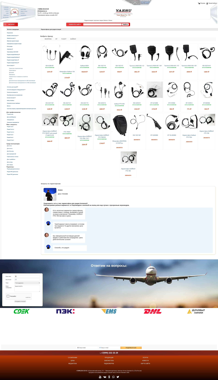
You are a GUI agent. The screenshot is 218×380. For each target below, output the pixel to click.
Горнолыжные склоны (12, 156)
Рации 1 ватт (10, 126)
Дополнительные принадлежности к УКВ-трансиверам (22, 82)
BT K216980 (154, 103)
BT (56, 39)
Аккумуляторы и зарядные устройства (18, 76)
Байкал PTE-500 (119, 104)
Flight (63, 39)
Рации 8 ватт (10, 137)
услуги (145, 357)
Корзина (203, 3)
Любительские (10, 38)
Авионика (9, 49)
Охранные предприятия (13, 122)
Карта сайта (145, 363)
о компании (72, 357)
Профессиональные (12, 35)
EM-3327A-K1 (206, 66)
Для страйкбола (11, 159)
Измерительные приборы (13, 103)
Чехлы (10, 78)
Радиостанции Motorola (13, 54)
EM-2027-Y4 (84, 103)
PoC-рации (9, 46)
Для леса (9, 145)
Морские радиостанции (13, 41)
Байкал (73, 39)
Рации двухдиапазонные (13, 169)
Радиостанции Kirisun (12, 62)
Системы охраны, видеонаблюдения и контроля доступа (21, 108)
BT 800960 (206, 103)
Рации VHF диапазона (12, 174)
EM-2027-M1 (50, 103)
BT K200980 (154, 135)
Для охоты (9, 148)
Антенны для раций (12, 87)
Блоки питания (10, 97)
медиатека (72, 363)
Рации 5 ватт (10, 134)
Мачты (8, 106)
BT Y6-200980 (172, 135)
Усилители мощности (12, 92)
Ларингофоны (12, 70)
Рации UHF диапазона (12, 171)
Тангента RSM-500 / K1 (137, 66)
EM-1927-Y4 (102, 66)
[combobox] (102, 24)
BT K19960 (171, 103)
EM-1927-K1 (119, 66)
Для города (10, 164)
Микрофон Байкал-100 (67, 71)
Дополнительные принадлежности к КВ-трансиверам (22, 80)
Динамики (11, 72)
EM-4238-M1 (50, 66)
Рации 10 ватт (10, 140)
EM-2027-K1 (67, 103)
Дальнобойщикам (11, 117)
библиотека (109, 360)
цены (73, 360)
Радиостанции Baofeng (13, 57)
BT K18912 (189, 103)
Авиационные (10, 119)
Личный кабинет (212, 3)
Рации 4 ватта (10, 132)
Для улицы (10, 162)
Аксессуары (10, 65)
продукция (109, 357)
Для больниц (10, 151)
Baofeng (48, 39)
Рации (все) (10, 32)
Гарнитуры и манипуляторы (16, 68)
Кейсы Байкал (10, 100)
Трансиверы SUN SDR (12, 52)
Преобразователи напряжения (14, 95)
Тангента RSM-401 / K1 (171, 66)
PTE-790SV (67, 132)
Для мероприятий (11, 154)
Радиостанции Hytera (12, 60)
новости (145, 360)
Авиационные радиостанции (14, 43)
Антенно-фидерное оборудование (15, 89)
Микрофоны (12, 74)
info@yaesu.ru (42, 11)
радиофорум (109, 363)
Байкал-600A (84, 66)
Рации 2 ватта (10, 129)
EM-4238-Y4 (102, 103)
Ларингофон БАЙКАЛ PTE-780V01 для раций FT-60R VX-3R (49, 133)
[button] (10, 25)
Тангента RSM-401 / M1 (154, 66)
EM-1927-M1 (137, 135)
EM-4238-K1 (137, 103)
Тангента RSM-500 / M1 (189, 66)
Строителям (10, 114)
